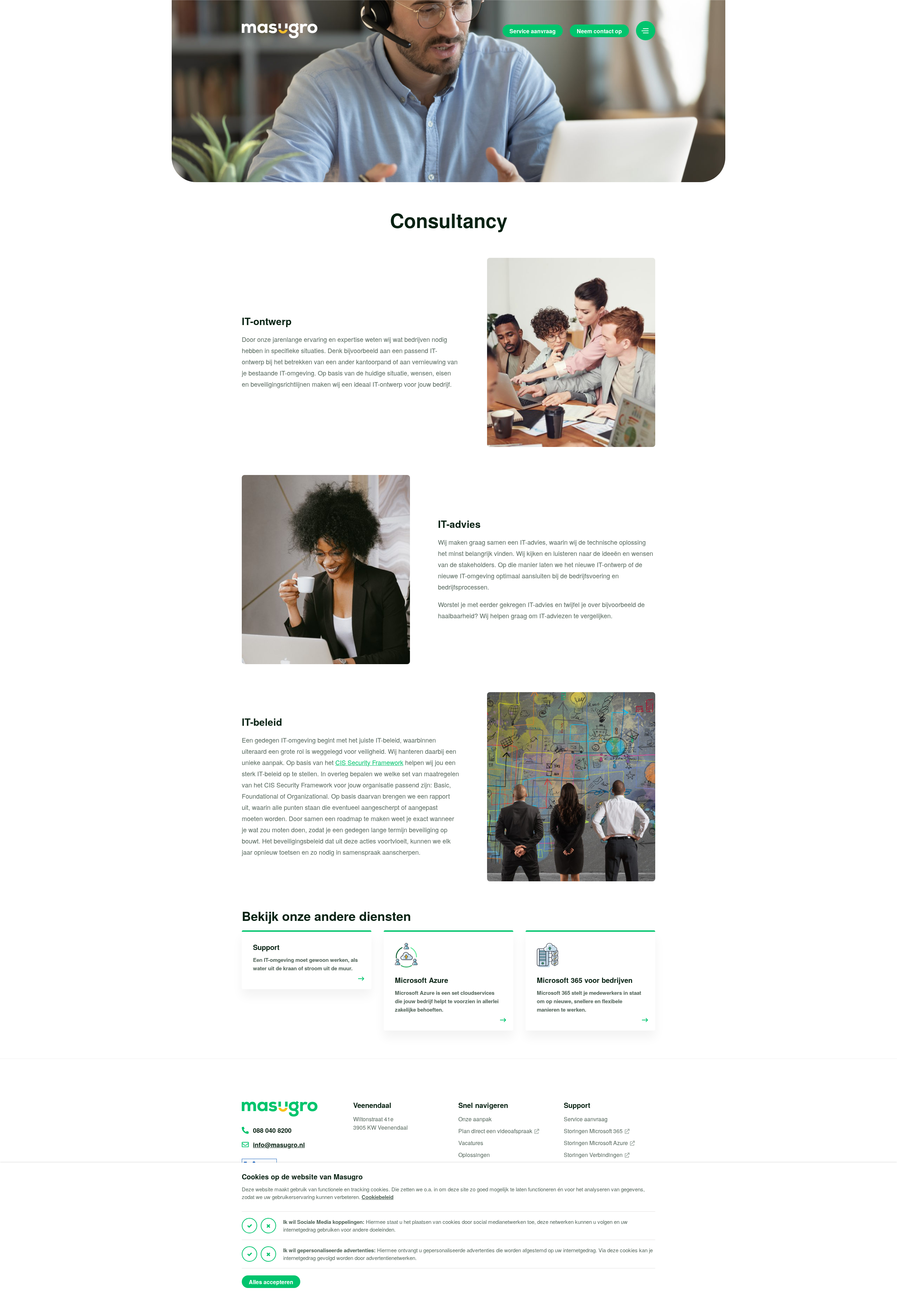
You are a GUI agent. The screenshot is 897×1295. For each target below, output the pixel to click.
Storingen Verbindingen (593, 1155)
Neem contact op (599, 31)
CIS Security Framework (369, 762)
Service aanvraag (532, 31)
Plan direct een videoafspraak (495, 1131)
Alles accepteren (271, 1282)
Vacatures (470, 1143)
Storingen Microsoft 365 (593, 1131)
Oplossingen (474, 1155)
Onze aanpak (475, 1119)
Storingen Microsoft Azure (596, 1143)
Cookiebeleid (377, 1197)
